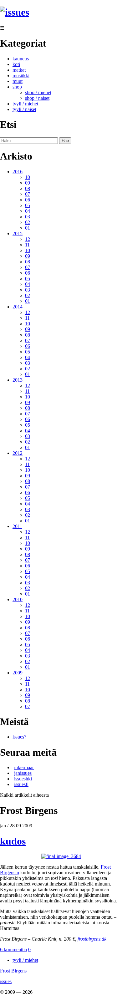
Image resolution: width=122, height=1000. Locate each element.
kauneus (21, 58)
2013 (18, 380)
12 (27, 239)
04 (27, 211)
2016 (18, 171)
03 (27, 216)
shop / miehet (38, 92)
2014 (18, 306)
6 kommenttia (13, 949)
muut (18, 81)
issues (6, 981)
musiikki (21, 75)
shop (17, 86)
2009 (18, 672)
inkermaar (24, 767)
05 (27, 205)
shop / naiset (37, 98)
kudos (13, 841)
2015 (18, 233)
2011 (17, 526)
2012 (18, 453)
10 (27, 177)
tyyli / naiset (24, 109)
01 (27, 228)
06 (27, 199)
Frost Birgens (13, 970)
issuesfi (21, 784)
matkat (19, 70)
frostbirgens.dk (92, 939)
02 (27, 222)
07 (27, 194)
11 (27, 244)
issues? (19, 736)
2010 (18, 599)
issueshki (23, 778)
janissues (23, 773)
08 (27, 188)
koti (16, 64)
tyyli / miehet (25, 103)
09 (27, 182)
